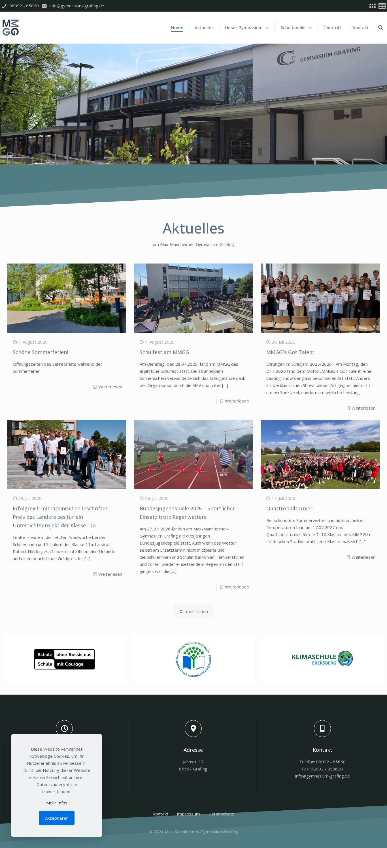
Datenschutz (221, 814)
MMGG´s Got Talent (290, 352)
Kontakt (161, 814)
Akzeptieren (57, 818)
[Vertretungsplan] (382, 5)
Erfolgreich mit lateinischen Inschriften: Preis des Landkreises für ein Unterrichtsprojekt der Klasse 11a (61, 517)
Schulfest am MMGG (164, 352)
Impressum (188, 814)
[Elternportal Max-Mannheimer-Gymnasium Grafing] (372, 5)
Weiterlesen (110, 386)
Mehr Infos (56, 803)
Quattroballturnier (289, 508)
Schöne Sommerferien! (40, 352)
